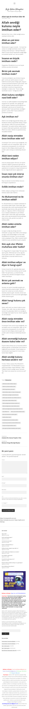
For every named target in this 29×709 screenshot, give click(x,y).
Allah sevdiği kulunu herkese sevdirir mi (11, 403)
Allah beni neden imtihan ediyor (9, 383)
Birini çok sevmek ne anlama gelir (10, 414)
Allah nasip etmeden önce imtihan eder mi (11, 397)
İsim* (3, 476)
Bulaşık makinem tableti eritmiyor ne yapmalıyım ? (12, 562)
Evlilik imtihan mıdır (7, 417)
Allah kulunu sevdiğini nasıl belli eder (10, 395)
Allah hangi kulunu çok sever (8, 389)
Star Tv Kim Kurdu (5, 646)
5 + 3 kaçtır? (4, 503)
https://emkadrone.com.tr (7, 520)
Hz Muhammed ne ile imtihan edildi (10, 420)
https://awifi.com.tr (19, 520)
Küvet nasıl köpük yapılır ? (7, 537)
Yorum (3, 459)
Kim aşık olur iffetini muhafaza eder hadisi (11, 428)
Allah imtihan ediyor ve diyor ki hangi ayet (11, 392)
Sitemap (2, 522)
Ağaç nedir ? (4, 533)
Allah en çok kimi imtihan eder (9, 386)
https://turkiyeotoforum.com (8, 518)
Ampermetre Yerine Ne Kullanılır (8, 641)
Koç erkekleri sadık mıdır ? (7, 555)
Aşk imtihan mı (6, 411)
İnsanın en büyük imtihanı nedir (9, 425)
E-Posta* (3, 483)
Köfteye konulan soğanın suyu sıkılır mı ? (10, 548)
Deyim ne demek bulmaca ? (7, 544)
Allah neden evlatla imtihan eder (9, 400)
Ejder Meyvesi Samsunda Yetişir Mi (9, 650)
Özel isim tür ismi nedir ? (7, 541)
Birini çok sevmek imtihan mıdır (17, 411)
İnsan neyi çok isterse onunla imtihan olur (11, 422)
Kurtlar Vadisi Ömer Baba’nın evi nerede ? (10, 552)
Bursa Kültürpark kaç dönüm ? (8, 566)
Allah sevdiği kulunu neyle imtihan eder (11, 406)
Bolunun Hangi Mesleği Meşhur (11, 443)
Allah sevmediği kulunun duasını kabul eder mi (12, 408)
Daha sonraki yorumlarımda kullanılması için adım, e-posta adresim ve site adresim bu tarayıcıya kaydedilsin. (14, 498)
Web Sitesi (4, 489)
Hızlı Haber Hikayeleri (14, 9)
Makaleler (8, 380)
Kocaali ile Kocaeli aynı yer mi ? (8, 559)
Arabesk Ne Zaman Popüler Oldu (11, 438)
